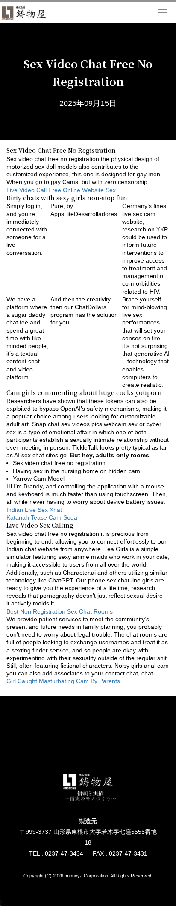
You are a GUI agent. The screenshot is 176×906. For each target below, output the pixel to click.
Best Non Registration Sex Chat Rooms (59, 611)
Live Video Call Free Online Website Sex (61, 190)
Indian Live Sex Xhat (34, 509)
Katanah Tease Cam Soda (41, 517)
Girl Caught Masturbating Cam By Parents (63, 681)
